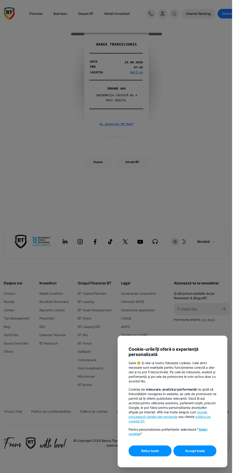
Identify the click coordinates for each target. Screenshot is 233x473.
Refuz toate (150, 451)
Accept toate (195, 451)
